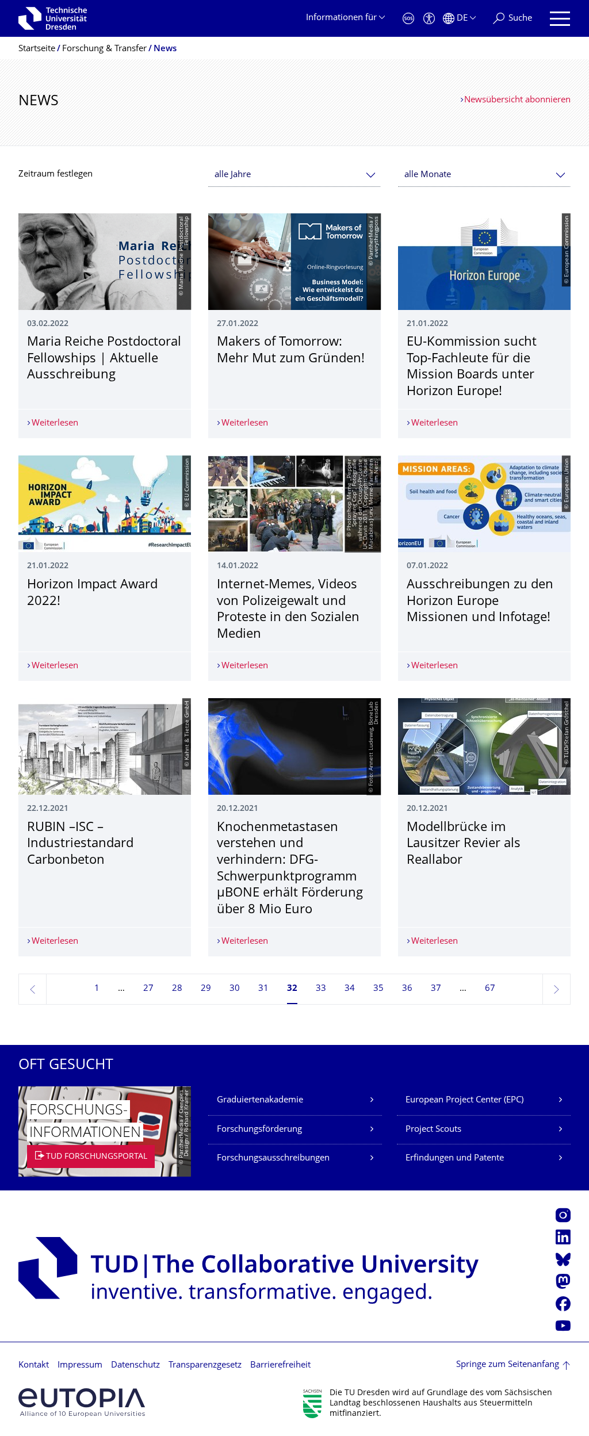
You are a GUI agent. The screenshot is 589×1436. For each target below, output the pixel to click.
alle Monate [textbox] (427, 175)
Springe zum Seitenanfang (507, 1365)
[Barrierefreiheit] (429, 18)
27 (148, 989)
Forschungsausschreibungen (273, 1158)
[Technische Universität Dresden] (52, 18)
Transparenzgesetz (205, 1365)
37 (436, 989)
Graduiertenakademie (260, 1100)
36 (407, 989)
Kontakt (33, 1365)
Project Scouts (433, 1129)
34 (350, 989)
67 (490, 989)
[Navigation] (560, 18)
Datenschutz (135, 1365)
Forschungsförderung (259, 1129)
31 (263, 989)
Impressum (80, 1365)
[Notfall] (408, 18)
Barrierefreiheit (280, 1365)
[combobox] (294, 175)
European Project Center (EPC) (464, 1100)
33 (321, 989)
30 (235, 989)
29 (206, 989)
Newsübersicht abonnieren (517, 100)
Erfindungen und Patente (455, 1158)
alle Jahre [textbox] (233, 175)
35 (378, 989)
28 (177, 989)
